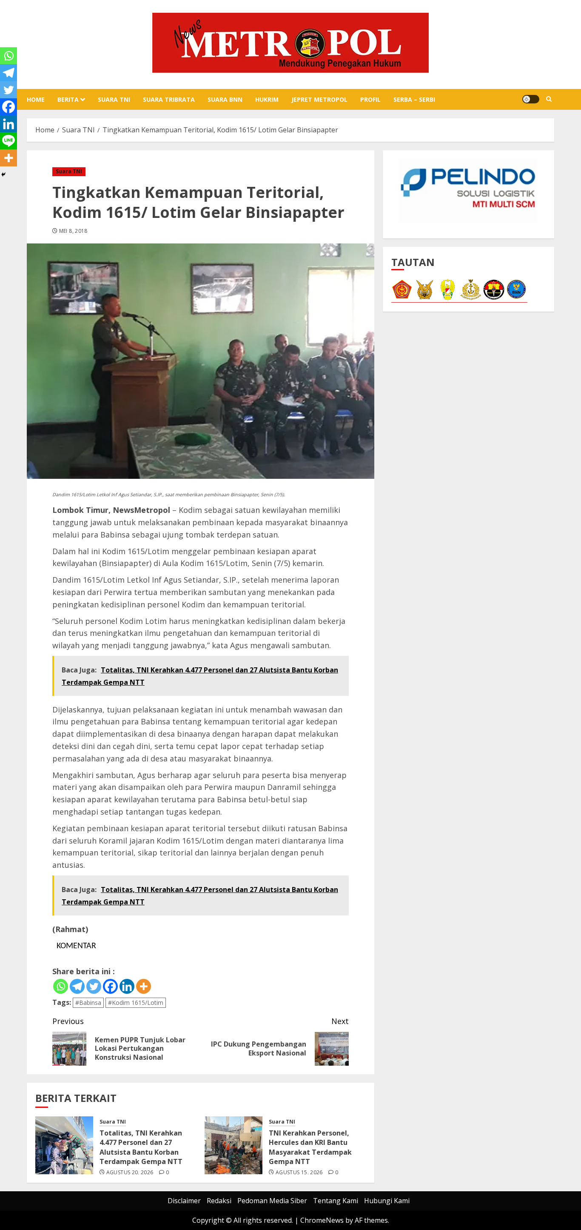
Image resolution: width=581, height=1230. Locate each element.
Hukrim (267, 99)
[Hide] (3, 174)
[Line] (8, 140)
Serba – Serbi (414, 99)
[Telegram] (77, 986)
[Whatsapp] (60, 986)
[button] (549, 99)
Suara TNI (114, 99)
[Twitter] (93, 986)
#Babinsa (88, 1002)
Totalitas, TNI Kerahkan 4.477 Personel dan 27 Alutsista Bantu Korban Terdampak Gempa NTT (141, 1147)
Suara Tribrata (169, 99)
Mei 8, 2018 (73, 231)
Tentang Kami (335, 1200)
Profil (370, 99)
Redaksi (219, 1200)
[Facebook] (110, 986)
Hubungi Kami (387, 1200)
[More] (143, 986)
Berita (68, 99)
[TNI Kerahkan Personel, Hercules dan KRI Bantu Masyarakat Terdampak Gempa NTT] (233, 1145)
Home (36, 99)
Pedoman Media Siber (272, 1200)
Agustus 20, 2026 (130, 1172)
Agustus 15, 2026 (299, 1172)
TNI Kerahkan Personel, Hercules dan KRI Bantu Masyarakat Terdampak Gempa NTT (310, 1147)
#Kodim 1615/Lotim (135, 1002)
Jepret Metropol (319, 99)
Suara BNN (225, 99)
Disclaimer (184, 1200)
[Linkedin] (127, 986)
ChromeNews (322, 1220)
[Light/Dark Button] (530, 99)
